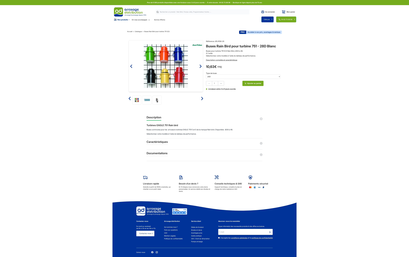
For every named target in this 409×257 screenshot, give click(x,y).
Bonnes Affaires (159, 20)
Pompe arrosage (197, 241)
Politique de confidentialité (173, 239)
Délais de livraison (197, 227)
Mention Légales (170, 236)
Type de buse (211, 73)
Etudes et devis (196, 230)
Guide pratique (196, 236)
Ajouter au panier (254, 83)
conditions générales (239, 238)
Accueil (129, 31)
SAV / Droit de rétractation (200, 239)
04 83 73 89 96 (286, 19)
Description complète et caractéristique (221, 60)
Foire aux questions (171, 230)
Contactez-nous (145, 233)
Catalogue (138, 31)
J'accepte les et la (246, 238)
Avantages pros (196, 233)
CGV (165, 233)
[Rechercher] (157, 12)
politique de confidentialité (262, 238)
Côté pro (267, 19)
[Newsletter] (270, 232)
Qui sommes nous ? (171, 227)
